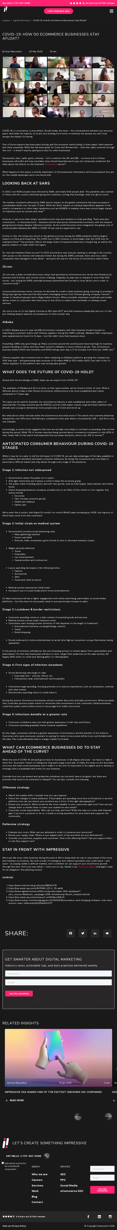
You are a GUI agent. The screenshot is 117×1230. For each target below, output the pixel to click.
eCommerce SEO (71, 1191)
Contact (37, 1202)
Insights (6, 20)
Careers (37, 1180)
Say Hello (16, 3)
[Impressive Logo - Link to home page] (5, 11)
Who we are (40, 1174)
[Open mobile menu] (111, 11)
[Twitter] (83, 933)
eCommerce (51, 164)
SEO (63, 1174)
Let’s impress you (59, 11)
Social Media (69, 1185)
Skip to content (109, 1)
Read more (17, 1100)
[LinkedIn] (95, 933)
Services (37, 1185)
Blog (34, 1196)
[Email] (107, 933)
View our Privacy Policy (14, 1226)
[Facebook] (71, 933)
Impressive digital (86, 866)
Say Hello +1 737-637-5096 (23, 1156)
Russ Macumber (13, 51)
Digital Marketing (21, 20)
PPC (63, 1180)
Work (35, 1191)
